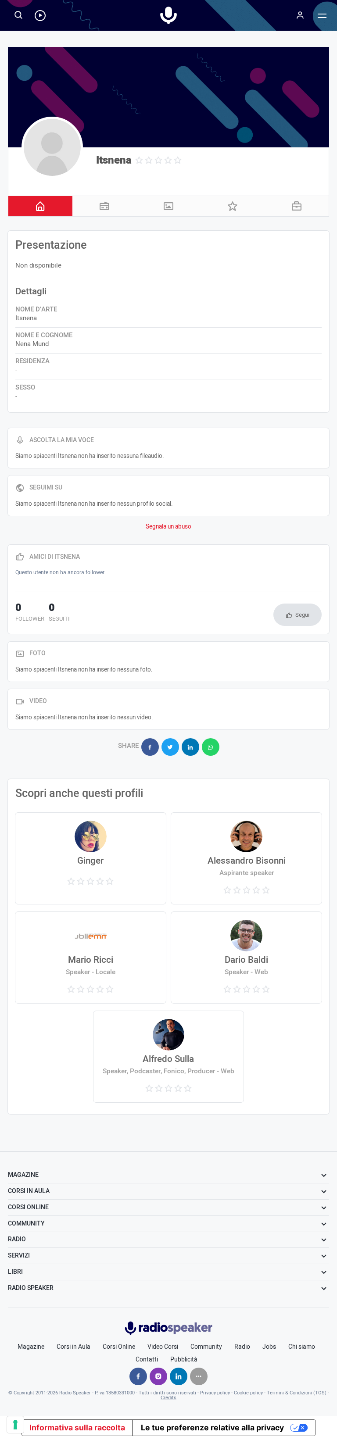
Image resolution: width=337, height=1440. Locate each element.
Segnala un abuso (168, 526)
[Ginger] (90, 858)
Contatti (147, 1359)
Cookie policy (248, 1393)
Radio (242, 1347)
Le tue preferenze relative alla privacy (212, 1427)
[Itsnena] (52, 147)
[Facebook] (138, 1376)
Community (206, 1347)
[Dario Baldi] (246, 957)
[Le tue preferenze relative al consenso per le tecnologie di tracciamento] (15, 1424)
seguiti (59, 613)
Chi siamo (301, 1347)
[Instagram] (158, 1376)
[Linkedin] (178, 1376)
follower (29, 613)
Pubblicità (183, 1359)
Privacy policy (215, 1393)
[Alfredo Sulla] (168, 1056)
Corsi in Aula (73, 1347)
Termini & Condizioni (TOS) (296, 1393)
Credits (168, 1397)
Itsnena (114, 160)
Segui (302, 615)
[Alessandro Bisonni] (246, 858)
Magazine (31, 1347)
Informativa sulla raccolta (77, 1427)
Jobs (269, 1347)
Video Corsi (162, 1347)
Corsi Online (119, 1347)
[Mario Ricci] (90, 957)
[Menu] (300, 15)
